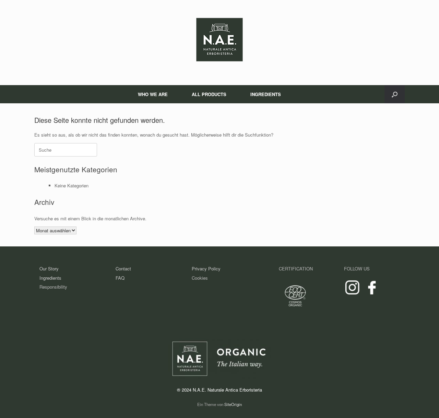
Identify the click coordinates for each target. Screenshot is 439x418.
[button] (394, 94)
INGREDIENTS (265, 94)
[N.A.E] (219, 39)
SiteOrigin (233, 404)
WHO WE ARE (153, 94)
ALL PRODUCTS (209, 94)
